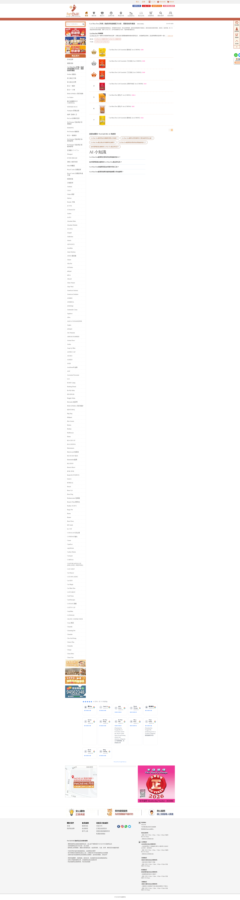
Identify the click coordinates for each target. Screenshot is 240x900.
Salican (69, 198)
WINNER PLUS (72, 107)
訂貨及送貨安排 (101, 828)
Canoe (69, 540)
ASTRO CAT (71, 352)
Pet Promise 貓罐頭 (73, 131)
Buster (69, 517)
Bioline (69, 429)
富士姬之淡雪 (71, 82)
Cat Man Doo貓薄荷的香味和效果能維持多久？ (132, 142)
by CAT (69, 529)
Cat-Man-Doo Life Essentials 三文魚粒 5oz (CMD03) (125, 61)
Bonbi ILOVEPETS (73, 475)
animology (70, 306)
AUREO (69, 359)
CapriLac (70, 544)
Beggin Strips (71, 398)
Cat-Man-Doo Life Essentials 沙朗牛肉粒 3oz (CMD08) (126, 84)
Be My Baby (71, 390)
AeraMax (70, 248)
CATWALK (70, 615)
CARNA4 (70, 559)
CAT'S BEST (71, 592)
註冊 (143, 2)
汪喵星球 (70, 183)
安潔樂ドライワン (73, 150)
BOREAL (70, 483)
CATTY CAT (71, 607)
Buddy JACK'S (71, 506)
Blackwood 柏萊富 (73, 452)
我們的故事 (71, 828)
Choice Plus (70, 642)
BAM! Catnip (71, 383)
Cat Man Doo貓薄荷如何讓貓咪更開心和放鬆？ (104, 138)
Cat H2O (70, 580)
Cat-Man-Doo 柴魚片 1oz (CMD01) (120, 95)
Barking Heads (71, 386)
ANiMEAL (70, 302)
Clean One (70, 657)
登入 (137, 2)
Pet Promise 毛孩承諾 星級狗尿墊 (74, 145)
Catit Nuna (70, 596)
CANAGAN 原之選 (73, 533)
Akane (69, 259)
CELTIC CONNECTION (75, 619)
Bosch (69, 486)
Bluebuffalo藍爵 (72, 459)
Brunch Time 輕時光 (73, 502)
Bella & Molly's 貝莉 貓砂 (75, 406)
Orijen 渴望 (70, 194)
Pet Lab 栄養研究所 (73, 118)
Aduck (69, 240)
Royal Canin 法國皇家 (74, 169)
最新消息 (85, 826)
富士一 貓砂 (71, 86)
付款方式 (99, 826)
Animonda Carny (72, 309)
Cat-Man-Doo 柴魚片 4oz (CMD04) (120, 106)
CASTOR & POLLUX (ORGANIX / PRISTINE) (75, 564)
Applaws (69, 313)
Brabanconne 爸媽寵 (73, 498)
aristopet (69, 329)
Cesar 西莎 (70, 623)
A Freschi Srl (71, 209)
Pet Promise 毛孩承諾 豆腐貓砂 (74, 123)
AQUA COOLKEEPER (74, 321)
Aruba (69, 344)
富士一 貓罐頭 (71, 135)
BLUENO (70, 463)
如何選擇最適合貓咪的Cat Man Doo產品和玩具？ (105, 146)
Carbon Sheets (71, 552)
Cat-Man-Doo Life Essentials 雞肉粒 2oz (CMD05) (124, 118)
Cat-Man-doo (98, 41)
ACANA (70, 229)
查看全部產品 (140, 23)
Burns (69, 513)
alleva (69, 275)
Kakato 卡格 (71, 202)
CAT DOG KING (72, 577)
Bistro (69, 436)
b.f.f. (68, 379)
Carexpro (70, 556)
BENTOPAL (71, 409)
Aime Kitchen (71, 252)
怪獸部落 (70, 179)
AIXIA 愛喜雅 (71, 256)
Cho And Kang (71, 638)
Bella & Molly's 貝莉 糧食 (75, 93)
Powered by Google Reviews (120, 761)
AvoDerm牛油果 (72, 367)
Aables (69, 213)
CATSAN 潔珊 (71, 603)
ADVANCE (71, 244)
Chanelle (69, 627)
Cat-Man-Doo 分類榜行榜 (114, 39)
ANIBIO (69, 298)
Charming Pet (71, 630)
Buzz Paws (70, 521)
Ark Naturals (71, 333)
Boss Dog (70, 494)
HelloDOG (70, 128)
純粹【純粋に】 (72, 114)
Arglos (69, 325)
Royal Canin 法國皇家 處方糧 (75, 174)
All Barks (70, 267)
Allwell (69, 279)
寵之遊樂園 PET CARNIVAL (72, 102)
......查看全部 (169, 36)
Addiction (70, 236)
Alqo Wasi (70, 286)
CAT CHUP (71, 569)
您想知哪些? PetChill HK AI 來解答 (102, 134)
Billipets (69, 417)
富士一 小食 (71, 90)
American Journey (72, 290)
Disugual (69, 154)
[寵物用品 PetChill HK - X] (129, 827)
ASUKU (69, 356)
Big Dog (69, 413)
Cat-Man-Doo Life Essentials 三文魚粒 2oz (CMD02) (125, 72)
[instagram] (122, 827)
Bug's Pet (70, 509)
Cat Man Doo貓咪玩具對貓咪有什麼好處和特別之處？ (137, 138)
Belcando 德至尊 (72, 402)
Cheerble (69, 634)
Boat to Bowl (71, 467)
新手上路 (85, 831)
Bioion (69, 425)
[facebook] (118, 827)
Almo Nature (71, 283)
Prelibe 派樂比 (71, 74)
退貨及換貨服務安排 (103, 831)
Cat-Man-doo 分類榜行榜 (101, 39)
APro (68, 317)
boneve (69, 479)
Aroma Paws (71, 340)
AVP (68, 371)
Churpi (69, 650)
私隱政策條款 (100, 834)
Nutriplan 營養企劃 (73, 110)
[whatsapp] (125, 827)
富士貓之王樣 (71, 78)
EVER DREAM (72, 158)
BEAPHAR (70, 394)
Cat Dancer (70, 573)
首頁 (68, 826)
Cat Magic (70, 584)
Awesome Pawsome (73, 375)
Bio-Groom (70, 421)
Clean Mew (70, 653)
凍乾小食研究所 (72, 162)
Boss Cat (69, 490)
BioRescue (70, 433)
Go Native (70, 97)
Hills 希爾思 (71, 165)
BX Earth (70, 525)
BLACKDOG (71, 444)
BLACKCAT (71, 440)
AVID (69, 363)
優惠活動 (70, 63)
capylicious (70, 548)
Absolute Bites (71, 221)
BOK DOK (70, 471)
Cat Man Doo (71, 588)
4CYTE (69, 206)
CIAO (69, 190)
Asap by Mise (71, 348)
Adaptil (69, 233)
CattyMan (70, 611)
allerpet (69, 271)
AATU (69, 217)
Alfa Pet (69, 263)
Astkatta (69, 186)
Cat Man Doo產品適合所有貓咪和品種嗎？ (103, 142)
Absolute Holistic (72, 225)
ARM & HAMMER (73, 336)
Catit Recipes (71, 600)
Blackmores (70, 448)
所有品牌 (70, 59)
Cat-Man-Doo (105, 41)
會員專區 (85, 828)
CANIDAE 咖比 (72, 536)
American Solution (72, 294)
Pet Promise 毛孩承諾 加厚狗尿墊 (74, 140)
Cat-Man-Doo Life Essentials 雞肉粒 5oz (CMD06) (124, 49)
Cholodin (70, 646)
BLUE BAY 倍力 (72, 456)
